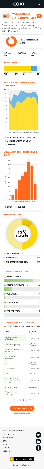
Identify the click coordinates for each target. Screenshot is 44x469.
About (5, 444)
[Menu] (5, 4)
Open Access (8, 434)
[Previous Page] (17, 400)
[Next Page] (26, 400)
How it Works (9, 437)
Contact (6, 448)
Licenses (6, 451)
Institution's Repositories (31, 326)
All (5, 326)
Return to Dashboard (22, 408)
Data (5, 441)
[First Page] (14, 400)
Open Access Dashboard (13, 431)
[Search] (39, 4)
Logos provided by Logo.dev (22, 465)
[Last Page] (30, 400)
